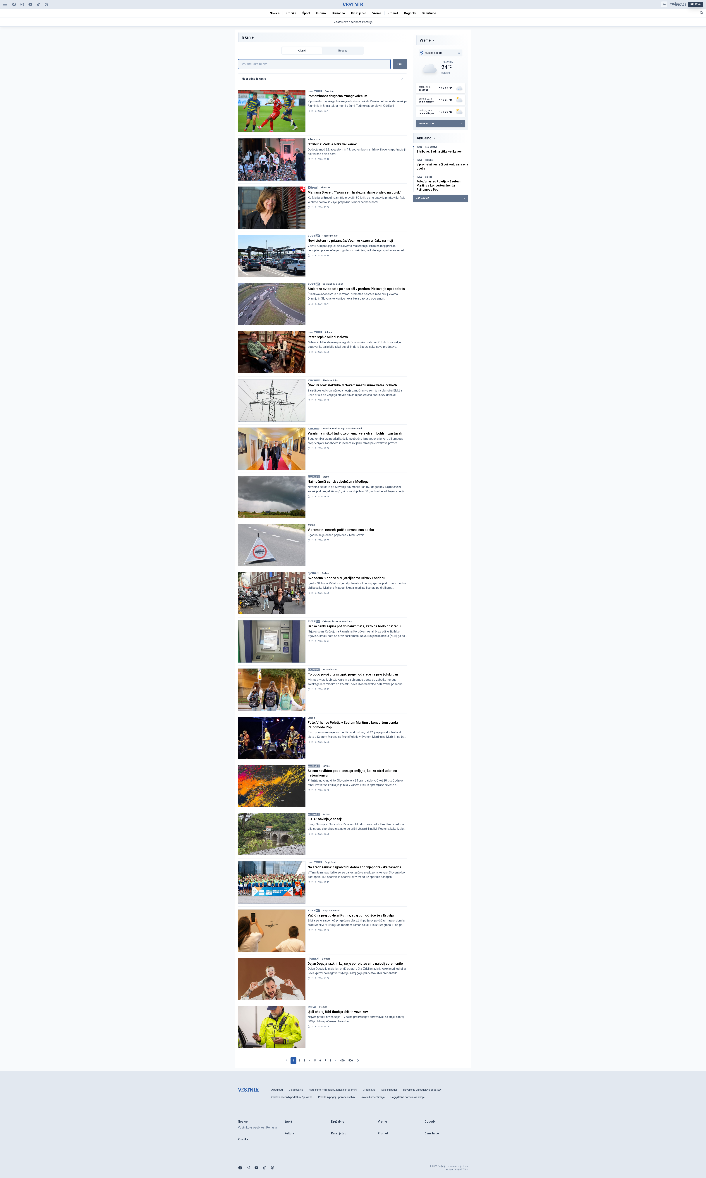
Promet (323, 1007)
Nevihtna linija (330, 380)
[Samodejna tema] (664, 4)
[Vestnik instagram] (22, 4)
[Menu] (5, 4)
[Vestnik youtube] (30, 4)
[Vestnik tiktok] (38, 4)
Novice (326, 766)
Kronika (311, 525)
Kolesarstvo (314, 139)
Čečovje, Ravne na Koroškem (337, 621)
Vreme (326, 477)
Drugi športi (330, 862)
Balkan (325, 573)
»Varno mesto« (330, 236)
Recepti (342, 50)
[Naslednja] (358, 1060)
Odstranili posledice (332, 284)
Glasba (311, 718)
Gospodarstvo (330, 669)
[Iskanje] (701, 12)
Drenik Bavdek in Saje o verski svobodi (342, 429)
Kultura (328, 332)
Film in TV (326, 188)
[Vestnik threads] (46, 4)
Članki (302, 50)
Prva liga (329, 91)
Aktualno (424, 138)
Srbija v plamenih (331, 910)
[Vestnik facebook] (14, 4)
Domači (326, 959)
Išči (400, 64)
